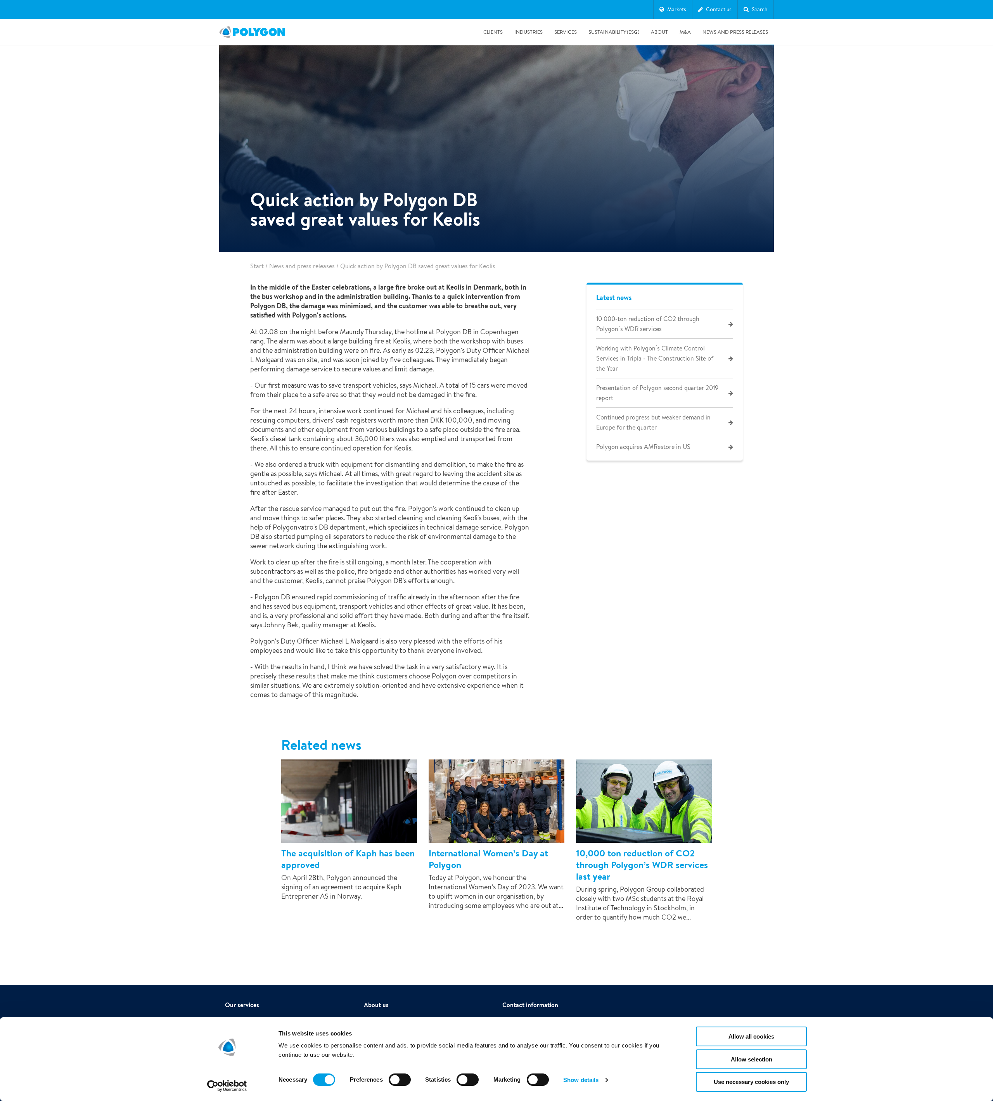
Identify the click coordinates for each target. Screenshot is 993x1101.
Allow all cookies (751, 1036)
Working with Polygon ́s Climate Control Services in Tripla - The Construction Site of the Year (654, 358)
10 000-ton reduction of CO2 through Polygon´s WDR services (647, 324)
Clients (493, 32)
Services (565, 32)
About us (376, 1005)
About (659, 32)
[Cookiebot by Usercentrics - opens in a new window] (227, 1086)
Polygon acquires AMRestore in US (643, 447)
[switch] (400, 1085)
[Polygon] (252, 32)
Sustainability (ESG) (613, 32)
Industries (528, 32)
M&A (685, 32)
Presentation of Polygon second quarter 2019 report (657, 393)
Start (257, 266)
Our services (242, 1005)
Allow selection (751, 1059)
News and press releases (735, 32)
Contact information (530, 1005)
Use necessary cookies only (751, 1082)
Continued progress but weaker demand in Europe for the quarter (653, 422)
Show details (581, 1080)
